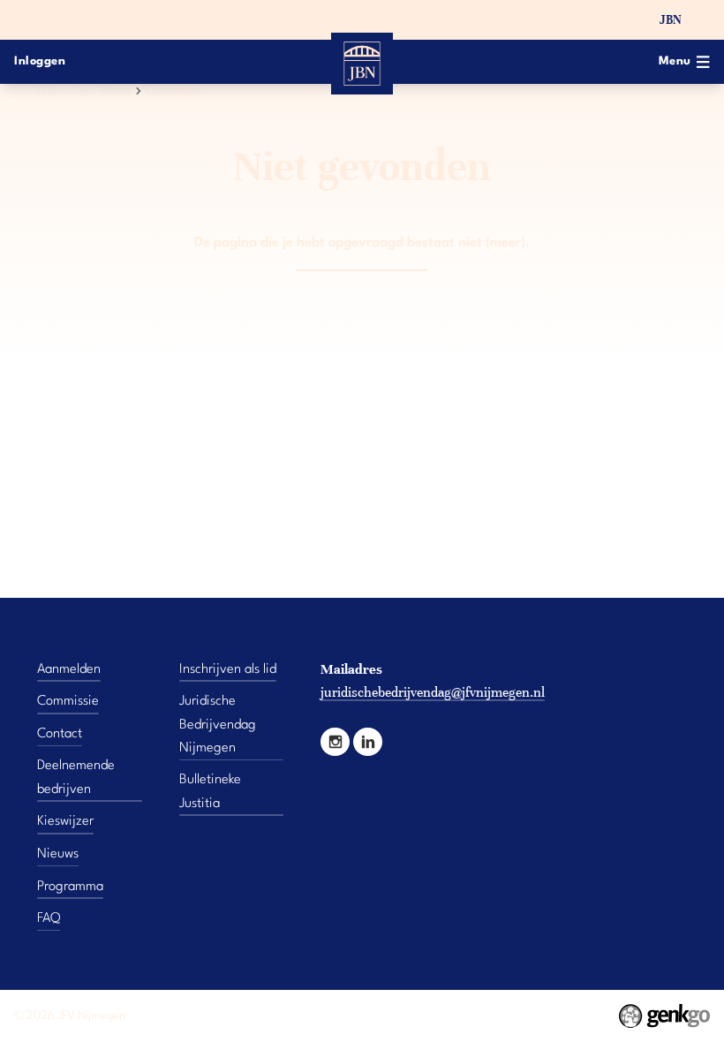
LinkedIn (367, 742)
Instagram (335, 742)
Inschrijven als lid (227, 669)
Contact (59, 734)
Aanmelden (69, 669)
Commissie (173, 90)
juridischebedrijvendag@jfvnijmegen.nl (433, 691)
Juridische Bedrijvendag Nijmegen (217, 724)
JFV (634, 19)
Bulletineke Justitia (210, 791)
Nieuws (58, 854)
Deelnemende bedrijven (76, 777)
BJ (703, 19)
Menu (675, 61)
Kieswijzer (65, 821)
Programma (70, 887)
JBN (671, 19)
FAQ (48, 918)
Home (116, 90)
